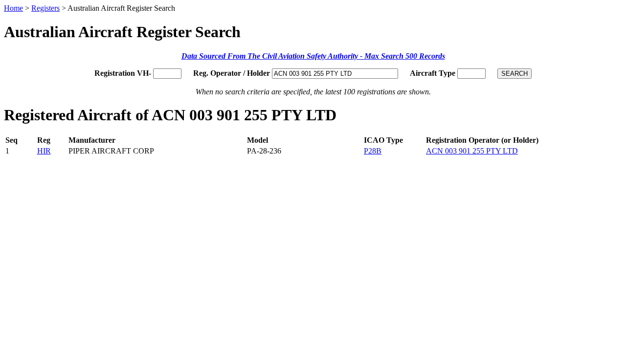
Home (13, 8)
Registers (45, 8)
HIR (44, 151)
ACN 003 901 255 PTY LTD (472, 151)
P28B (372, 151)
